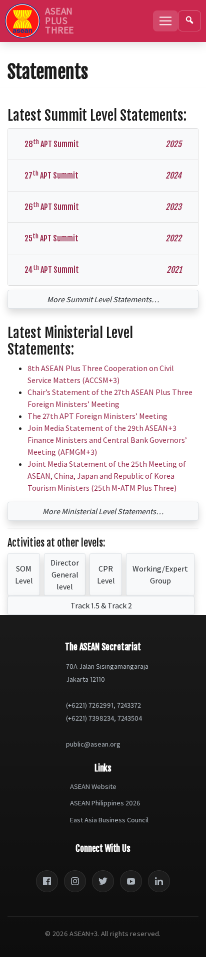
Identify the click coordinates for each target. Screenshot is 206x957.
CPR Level (106, 574)
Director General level (64, 574)
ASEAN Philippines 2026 (105, 802)
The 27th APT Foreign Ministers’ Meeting (98, 416)
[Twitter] (103, 881)
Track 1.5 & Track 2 (101, 605)
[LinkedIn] (159, 881)
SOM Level (24, 574)
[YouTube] (131, 881)
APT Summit (103, 143)
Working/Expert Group (160, 574)
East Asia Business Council (109, 819)
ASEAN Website (93, 786)
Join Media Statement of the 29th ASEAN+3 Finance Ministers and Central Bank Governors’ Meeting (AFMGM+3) (107, 440)
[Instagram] (75, 881)
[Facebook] (47, 881)
